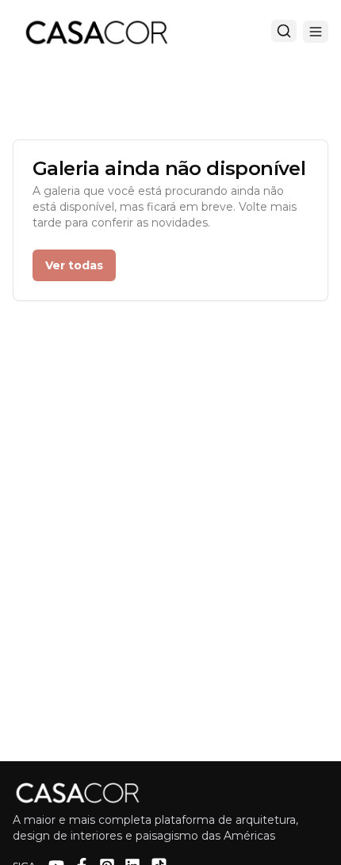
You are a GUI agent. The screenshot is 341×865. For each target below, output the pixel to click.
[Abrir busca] (284, 31)
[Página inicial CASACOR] (96, 32)
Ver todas (74, 265)
